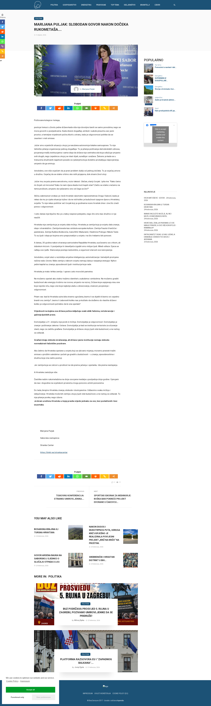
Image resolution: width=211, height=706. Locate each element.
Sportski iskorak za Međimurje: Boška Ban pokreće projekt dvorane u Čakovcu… (112, 498)
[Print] (95, 108)
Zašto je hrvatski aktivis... (165, 100)
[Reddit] (59, 108)
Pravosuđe (101, 5)
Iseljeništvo (129, 5)
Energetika (86, 5)
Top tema (115, 5)
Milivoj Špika (79, 620)
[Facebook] (41, 108)
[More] (113, 108)
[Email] (86, 108)
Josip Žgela (79, 667)
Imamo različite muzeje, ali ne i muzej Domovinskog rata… (158, 215)
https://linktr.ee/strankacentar (54, 452)
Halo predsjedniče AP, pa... (165, 111)
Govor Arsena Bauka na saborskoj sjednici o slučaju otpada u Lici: (48, 558)
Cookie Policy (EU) (120, 693)
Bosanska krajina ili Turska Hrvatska (46, 531)
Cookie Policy (12, 681)
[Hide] (1, 61)
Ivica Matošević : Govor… (155, 198)
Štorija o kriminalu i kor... (165, 89)
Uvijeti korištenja (102, 693)
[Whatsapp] (77, 108)
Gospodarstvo (69, 5)
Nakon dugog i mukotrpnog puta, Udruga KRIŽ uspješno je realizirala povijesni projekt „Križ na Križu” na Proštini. (104, 534)
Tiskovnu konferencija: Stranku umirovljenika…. (69, 497)
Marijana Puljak (88, 89)
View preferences (43, 697)
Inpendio (120, 700)
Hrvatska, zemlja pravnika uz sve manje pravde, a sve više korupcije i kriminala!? (160, 225)
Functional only (17, 697)
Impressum (25, 681)
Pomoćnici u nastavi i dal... (165, 67)
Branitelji (145, 5)
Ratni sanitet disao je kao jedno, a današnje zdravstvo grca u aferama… (159, 237)
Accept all (30, 690)
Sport (157, 108)
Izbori (157, 5)
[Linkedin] (68, 108)
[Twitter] (50, 108)
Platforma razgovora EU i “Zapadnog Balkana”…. (86, 661)
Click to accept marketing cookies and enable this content (160, 134)
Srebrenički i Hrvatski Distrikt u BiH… (102, 559)
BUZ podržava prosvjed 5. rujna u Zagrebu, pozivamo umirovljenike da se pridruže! (86, 612)
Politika (54, 5)
